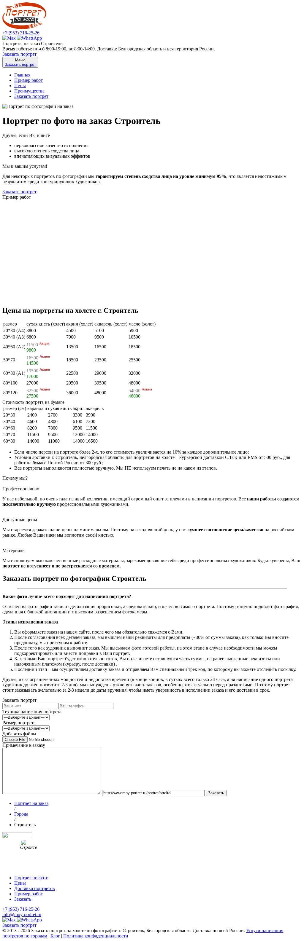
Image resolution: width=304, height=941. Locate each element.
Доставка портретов (34, 888)
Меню (20, 62)
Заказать (22, 899)
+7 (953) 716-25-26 (20, 32)
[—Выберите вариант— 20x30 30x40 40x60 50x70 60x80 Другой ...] (26, 728)
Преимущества (29, 90)
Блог (55, 935)
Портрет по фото (31, 877)
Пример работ (28, 80)
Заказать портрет (19, 54)
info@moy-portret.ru (21, 914)
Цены (20, 85)
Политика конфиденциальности (95, 935)
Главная (22, 74)
